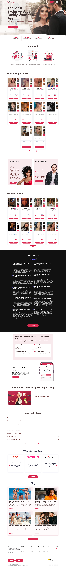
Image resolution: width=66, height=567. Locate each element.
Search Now (19, 560)
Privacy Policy (40, 548)
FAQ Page (38, 443)
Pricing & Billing (32, 548)
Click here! (19, 29)
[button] (0, 397)
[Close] (16, 2)
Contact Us (48, 548)
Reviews (22, 551)
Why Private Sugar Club (24, 548)
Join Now (13, 26)
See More (33, 246)
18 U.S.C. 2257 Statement (42, 551)
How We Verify (32, 551)
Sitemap (31, 554)
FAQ (47, 551)
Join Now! (33, 476)
